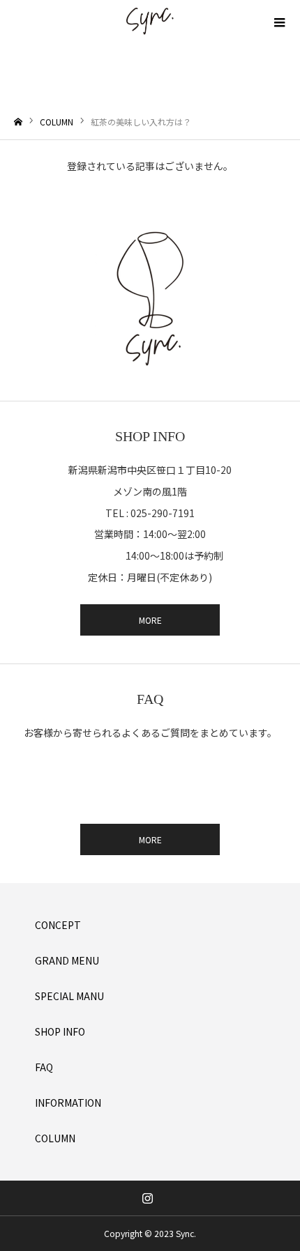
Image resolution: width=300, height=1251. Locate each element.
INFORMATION (68, 1103)
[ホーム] (18, 122)
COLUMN (55, 1138)
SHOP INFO (60, 1031)
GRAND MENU (67, 960)
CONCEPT (58, 925)
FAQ (44, 1067)
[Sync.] (150, 21)
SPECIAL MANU (69, 996)
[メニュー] (279, 21)
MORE (150, 620)
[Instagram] (148, 1198)
